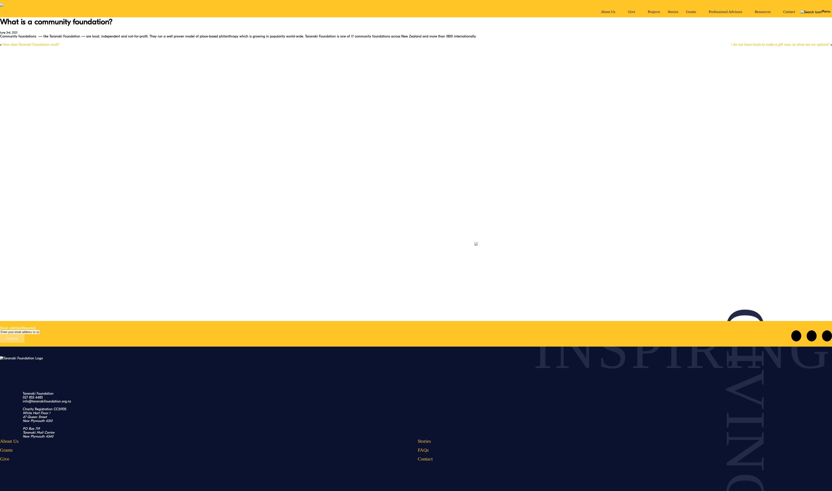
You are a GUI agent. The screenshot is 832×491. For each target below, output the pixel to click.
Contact (789, 12)
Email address (18, 328)
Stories (673, 12)
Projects (654, 12)
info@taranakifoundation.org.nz (47, 401)
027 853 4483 (33, 397)
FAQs (423, 450)
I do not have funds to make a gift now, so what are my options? (780, 45)
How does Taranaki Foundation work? (31, 45)
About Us (9, 441)
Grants (6, 450)
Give (4, 459)
